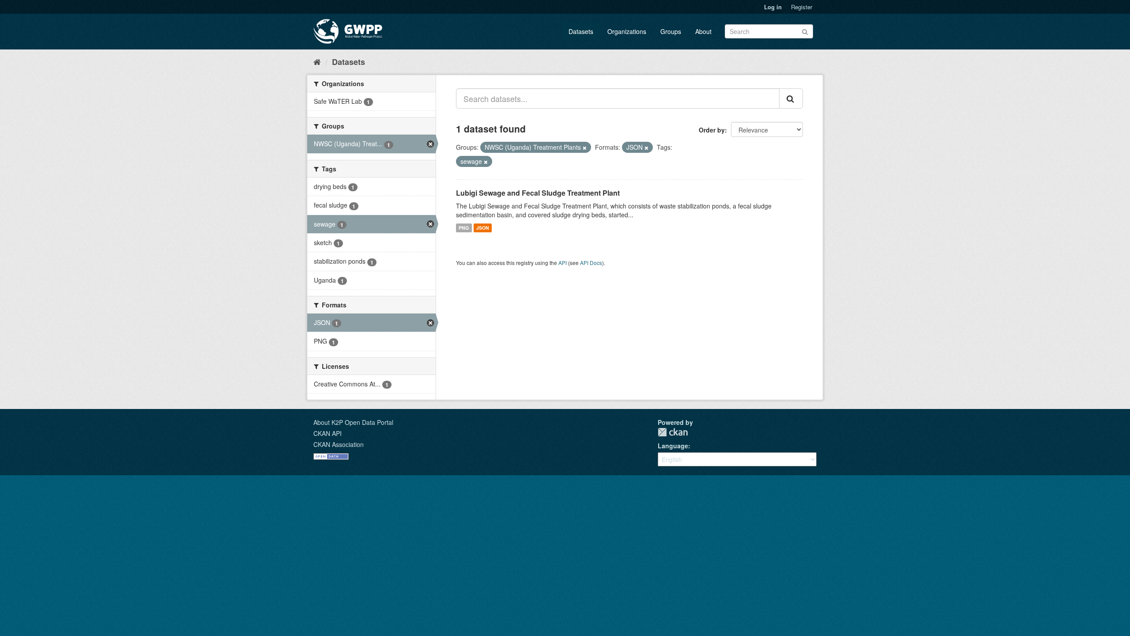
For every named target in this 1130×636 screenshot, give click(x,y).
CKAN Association (338, 444)
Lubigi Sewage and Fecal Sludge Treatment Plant (538, 193)
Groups (670, 31)
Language (673, 445)
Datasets (581, 31)
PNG (464, 227)
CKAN (673, 432)
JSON (482, 227)
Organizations (626, 31)
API (562, 262)
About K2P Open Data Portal (353, 422)
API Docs (591, 262)
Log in (773, 7)
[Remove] (585, 147)
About (703, 31)
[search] (791, 98)
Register (801, 7)
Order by (712, 129)
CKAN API (327, 433)
